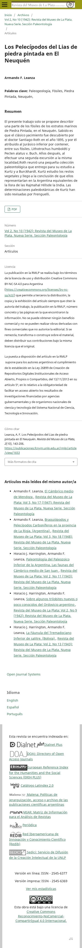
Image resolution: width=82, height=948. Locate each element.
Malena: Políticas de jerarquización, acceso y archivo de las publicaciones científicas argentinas (38, 799)
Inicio (8, 15)
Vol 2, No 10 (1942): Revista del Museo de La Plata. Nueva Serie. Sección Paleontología (38, 21)
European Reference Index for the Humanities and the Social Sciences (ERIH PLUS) (38, 772)
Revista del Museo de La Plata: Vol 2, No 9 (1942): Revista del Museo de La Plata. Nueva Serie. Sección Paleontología (45, 616)
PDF (14, 209)
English (12, 700)
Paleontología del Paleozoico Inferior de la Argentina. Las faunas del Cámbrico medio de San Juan (44, 565)
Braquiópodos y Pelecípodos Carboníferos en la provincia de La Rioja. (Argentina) (45, 525)
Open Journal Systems (24, 674)
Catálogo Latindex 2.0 (37, 785)
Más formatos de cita (22, 462)
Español (13, 707)
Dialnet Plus (53, 744)
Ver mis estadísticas (41, 889)
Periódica (30, 825)
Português (15, 714)
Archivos (23, 15)
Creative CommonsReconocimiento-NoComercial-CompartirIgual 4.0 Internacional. (41, 916)
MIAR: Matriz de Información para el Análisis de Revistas (38, 814)
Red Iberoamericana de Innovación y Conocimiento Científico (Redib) (37, 839)
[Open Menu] (4, 4)
